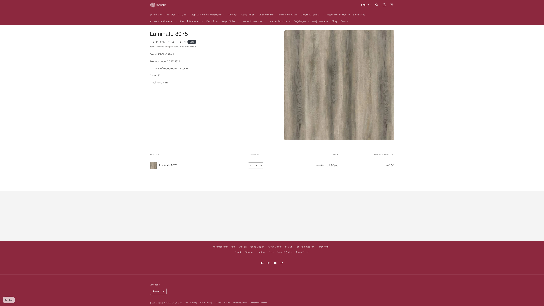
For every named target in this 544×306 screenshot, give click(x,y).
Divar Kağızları (285, 252)
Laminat (261, 252)
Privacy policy (191, 303)
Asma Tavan (302, 252)
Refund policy (206, 303)
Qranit (238, 252)
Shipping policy (240, 303)
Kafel (233, 246)
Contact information (258, 303)
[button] (155, 14)
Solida (160, 303)
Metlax (243, 246)
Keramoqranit (220, 246)
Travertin (324, 246)
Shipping (169, 46)
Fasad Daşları (257, 246)
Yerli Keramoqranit (305, 246)
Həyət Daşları (275, 246)
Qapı (271, 252)
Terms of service (222, 303)
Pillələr (288, 246)
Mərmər (249, 252)
